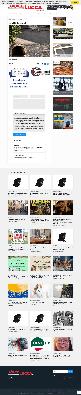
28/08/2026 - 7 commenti (35, 217)
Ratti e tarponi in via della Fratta (16, 329)
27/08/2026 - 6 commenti (57, 327)
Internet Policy (70, 390)
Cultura (32, 13)
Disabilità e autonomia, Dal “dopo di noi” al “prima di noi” (62, 303)
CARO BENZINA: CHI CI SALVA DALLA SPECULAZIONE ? (63, 275)
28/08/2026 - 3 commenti (12, 217)
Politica (20, 13)
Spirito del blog (39, 390)
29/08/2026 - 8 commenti (12, 191)
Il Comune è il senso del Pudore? (16, 219)
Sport (43, 13)
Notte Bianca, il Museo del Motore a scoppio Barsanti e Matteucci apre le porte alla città (18, 249)
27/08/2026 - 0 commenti (12, 353)
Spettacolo (38, 13)
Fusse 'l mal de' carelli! (19, 155)
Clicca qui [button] (58, 3)
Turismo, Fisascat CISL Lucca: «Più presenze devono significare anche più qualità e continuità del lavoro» (39, 357)
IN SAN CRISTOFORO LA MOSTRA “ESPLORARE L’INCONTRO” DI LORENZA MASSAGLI (39, 276)
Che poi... (16, 145)
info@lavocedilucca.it (53, 393)
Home (10, 13)
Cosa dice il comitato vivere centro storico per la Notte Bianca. (17, 194)
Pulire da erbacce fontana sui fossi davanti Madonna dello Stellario (39, 330)
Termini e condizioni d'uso (62, 390)
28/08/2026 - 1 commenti (12, 245)
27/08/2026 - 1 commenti (35, 327)
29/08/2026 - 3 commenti (57, 191)
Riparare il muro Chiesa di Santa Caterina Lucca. (39, 194)
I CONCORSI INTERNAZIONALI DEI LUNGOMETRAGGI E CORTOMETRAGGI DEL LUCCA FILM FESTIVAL (62, 221)
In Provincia (49, 13)
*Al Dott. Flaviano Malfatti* (37, 302)
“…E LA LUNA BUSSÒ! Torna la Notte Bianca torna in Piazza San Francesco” (17, 303)
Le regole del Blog (54, 390)
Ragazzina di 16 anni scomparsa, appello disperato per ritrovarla (62, 356)
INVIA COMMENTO (20, 134)
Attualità (15, 13)
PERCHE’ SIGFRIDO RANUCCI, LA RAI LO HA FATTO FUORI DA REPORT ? (63, 194)
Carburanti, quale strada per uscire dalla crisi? (62, 330)
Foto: (14, 111)
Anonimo (11, 63)
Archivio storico (60, 393)
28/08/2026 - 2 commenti (57, 273)
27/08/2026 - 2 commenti (12, 327)
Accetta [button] (75, 2)
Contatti (44, 390)
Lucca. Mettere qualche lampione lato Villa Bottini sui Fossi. (63, 248)
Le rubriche (56, 13)
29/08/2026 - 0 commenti (35, 191)
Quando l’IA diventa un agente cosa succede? (17, 356)
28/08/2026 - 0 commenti (57, 217)
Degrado (26, 13)
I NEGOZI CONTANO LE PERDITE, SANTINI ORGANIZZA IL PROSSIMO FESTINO (39, 220)
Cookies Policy (70, 391)
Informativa (48, 390)
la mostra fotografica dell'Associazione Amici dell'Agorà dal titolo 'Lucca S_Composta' (18, 276)
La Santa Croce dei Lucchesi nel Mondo (38, 248)
